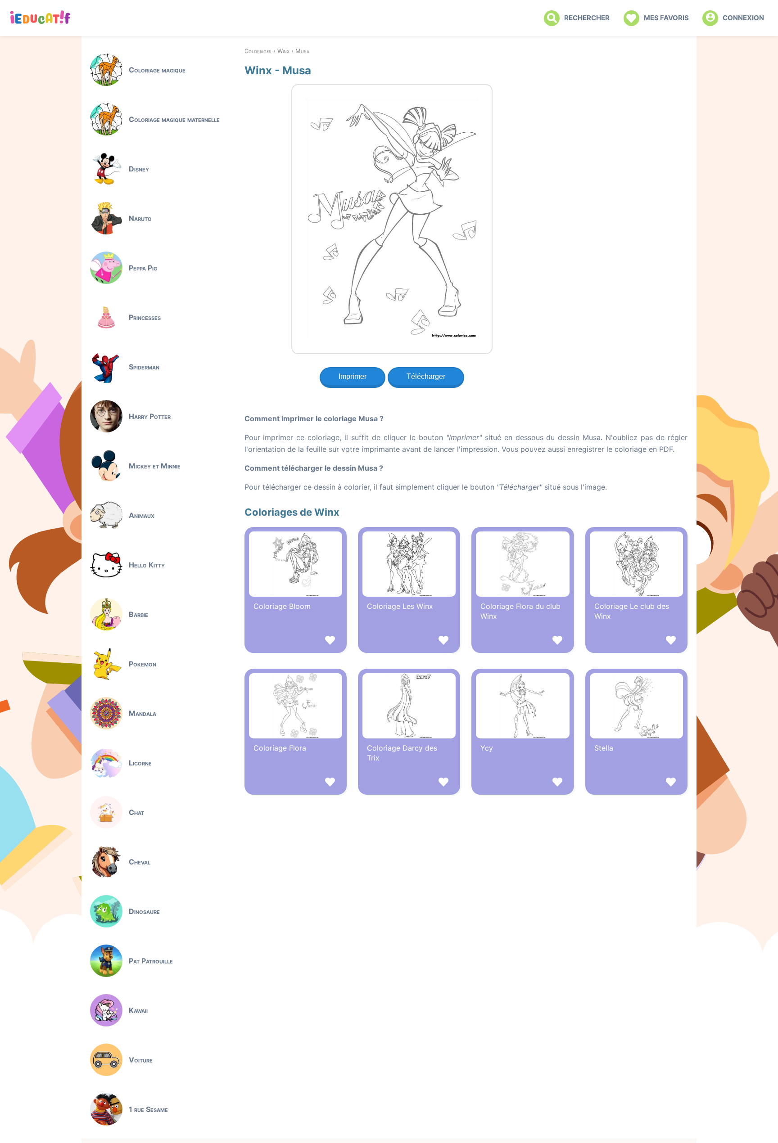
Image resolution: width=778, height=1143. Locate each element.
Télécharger (426, 376)
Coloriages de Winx (291, 512)
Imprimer (352, 376)
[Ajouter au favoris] (295, 641)
